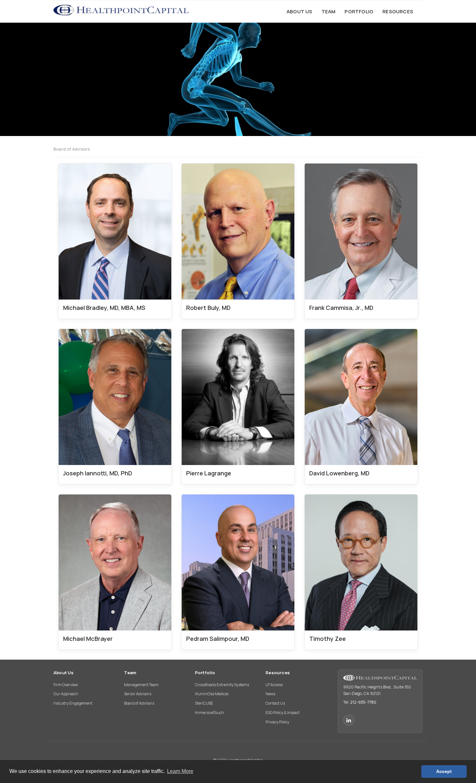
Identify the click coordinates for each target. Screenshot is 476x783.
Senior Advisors (137, 694)
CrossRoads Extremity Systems (222, 684)
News (270, 694)
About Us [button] (299, 11)
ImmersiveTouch (209, 712)
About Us (63, 672)
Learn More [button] (180, 771)
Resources (278, 672)
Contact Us (275, 703)
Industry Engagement (72, 703)
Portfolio (205, 672)
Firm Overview (65, 684)
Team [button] (329, 11)
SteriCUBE (204, 703)
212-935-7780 (363, 702)
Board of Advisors (139, 703)
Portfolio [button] (359, 11)
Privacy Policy (277, 722)
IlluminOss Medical (212, 694)
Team (130, 672)
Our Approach (65, 694)
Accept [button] (444, 771)
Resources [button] (397, 11)
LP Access (274, 684)
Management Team (141, 684)
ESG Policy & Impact (283, 712)
